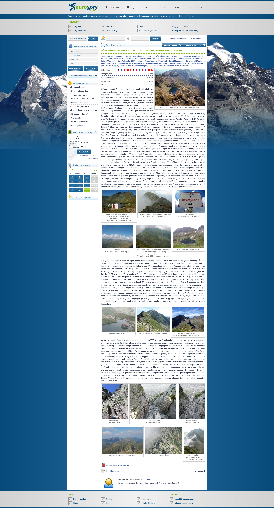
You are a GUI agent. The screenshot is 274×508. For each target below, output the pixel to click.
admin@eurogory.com (184, 503)
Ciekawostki (76, 118)
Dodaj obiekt (147, 7)
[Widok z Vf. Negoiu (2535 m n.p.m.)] (122, 453)
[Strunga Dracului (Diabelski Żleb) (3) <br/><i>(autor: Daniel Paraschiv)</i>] (192, 418)
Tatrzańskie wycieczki (148, 30)
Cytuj (148, 479)
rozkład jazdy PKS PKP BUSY (89, 155)
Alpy (141, 26)
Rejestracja (197, 38)
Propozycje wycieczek (193, 45)
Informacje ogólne (171, 45)
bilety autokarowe (93, 158)
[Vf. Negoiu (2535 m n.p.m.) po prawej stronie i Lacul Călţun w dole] (188, 331)
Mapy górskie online (180, 26)
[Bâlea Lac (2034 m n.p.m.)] (118, 331)
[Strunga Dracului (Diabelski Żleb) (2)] (153, 418)
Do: (77, 139)
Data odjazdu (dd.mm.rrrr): (74, 142)
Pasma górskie (112, 7)
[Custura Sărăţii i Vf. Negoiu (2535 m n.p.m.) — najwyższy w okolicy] (194, 453)
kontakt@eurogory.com (184, 499)
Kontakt (177, 7)
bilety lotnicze (94, 157)
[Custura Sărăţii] (163, 453)
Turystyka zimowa (78, 95)
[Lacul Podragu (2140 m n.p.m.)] (188, 247)
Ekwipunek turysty (79, 87)
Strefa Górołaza (196, 7)
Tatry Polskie (78, 26)
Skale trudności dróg (79, 91)
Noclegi (130, 7)
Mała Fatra (110, 26)
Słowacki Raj (111, 30)
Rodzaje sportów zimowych (82, 99)
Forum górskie (77, 126)
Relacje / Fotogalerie (79, 122)
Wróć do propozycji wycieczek (117, 465)
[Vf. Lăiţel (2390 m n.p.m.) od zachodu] (153, 331)
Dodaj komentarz (112, 471)
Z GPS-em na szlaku (80, 106)
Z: (78, 136)
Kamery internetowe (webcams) (185, 30)
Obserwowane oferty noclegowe (82, 75)
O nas (163, 7)
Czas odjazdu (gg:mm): (74, 146)
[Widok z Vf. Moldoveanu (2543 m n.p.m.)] (117, 247)
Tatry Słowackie (79, 30)
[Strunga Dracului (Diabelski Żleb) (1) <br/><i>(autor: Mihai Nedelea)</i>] (115, 418)
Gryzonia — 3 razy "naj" (81, 114)
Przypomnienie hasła (179, 38)
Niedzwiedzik (123, 479)
